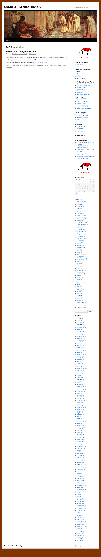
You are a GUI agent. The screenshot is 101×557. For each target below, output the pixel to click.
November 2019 (80, 327)
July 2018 (79, 342)
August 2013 (80, 391)
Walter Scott (61, 65)
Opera (78, 284)
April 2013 (79, 395)
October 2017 (80, 352)
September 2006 (80, 508)
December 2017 (80, 349)
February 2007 (80, 501)
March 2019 (79, 333)
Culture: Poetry (80, 219)
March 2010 (79, 436)
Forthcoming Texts (81, 247)
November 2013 (80, 386)
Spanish (78, 298)
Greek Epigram (80, 254)
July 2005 (79, 533)
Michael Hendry (33, 54)
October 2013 (80, 388)
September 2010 (80, 425)
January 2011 (80, 418)
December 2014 (80, 374)
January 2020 (80, 326)
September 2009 (80, 446)
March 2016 (79, 370)
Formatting (79, 245)
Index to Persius (80, 64)
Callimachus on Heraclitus (83, 147)
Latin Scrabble (80, 274)
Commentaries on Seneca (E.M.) (84, 83)
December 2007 (80, 484)
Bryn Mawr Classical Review (84, 115)
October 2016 (80, 366)
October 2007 (80, 487)
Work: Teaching (80, 307)
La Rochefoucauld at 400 (82, 87)
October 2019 (80, 329)
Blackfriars (79, 206)
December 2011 (80, 405)
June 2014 (79, 377)
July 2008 (79, 471)
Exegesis (79, 243)
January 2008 (80, 482)
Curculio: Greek (82, 226)
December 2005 (80, 524)
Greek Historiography (82, 258)
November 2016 (80, 365)
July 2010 (79, 429)
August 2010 (80, 427)
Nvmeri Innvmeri (81, 91)
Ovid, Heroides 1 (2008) (82, 105)
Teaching (79, 300)
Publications (79, 92)
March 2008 (79, 478)
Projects (78, 293)
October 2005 (80, 528)
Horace (78, 265)
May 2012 (79, 404)
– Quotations (81, 240)
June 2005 (79, 535)
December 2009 (80, 441)
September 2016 (80, 368)
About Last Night (81, 126)
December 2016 (80, 363)
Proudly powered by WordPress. (84, 546)
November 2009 (80, 443)
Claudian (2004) (80, 99)
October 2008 (80, 466)
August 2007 (80, 491)
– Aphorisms (81, 235)
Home (8, 40)
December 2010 (80, 420)
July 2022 (79, 317)
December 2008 (80, 462)
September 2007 (80, 489)
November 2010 (80, 421)
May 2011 (79, 413)
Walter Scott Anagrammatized (21, 51)
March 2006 (79, 519)
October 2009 (80, 445)
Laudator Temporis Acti (45, 65)
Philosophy (79, 290)
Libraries (54, 65)
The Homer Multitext (82, 121)
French (78, 249)
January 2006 (80, 523)
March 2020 (79, 324)
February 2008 (80, 480)
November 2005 (80, 526)
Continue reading (44, 62)
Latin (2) (79, 76)
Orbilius (79, 286)
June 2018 (79, 343)
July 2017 (79, 358)
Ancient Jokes (80, 201)
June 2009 (79, 452)
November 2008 (80, 464)
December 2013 (80, 384)
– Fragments (81, 238)
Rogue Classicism (81, 131)
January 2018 (80, 347)
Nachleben (79, 281)
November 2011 (80, 407)
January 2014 (80, 382)
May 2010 (79, 432)
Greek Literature (80, 259)
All (77, 73)
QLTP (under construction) (83, 94)
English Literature (16, 65)
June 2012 (79, 402)
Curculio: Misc (81, 229)
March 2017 (79, 359)
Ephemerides (80, 233)
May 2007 (79, 496)
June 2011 (79, 411)
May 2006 (79, 515)
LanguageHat (80, 128)
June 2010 (79, 430)
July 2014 (79, 375)
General (78, 250)
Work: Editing (80, 304)
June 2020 (79, 320)
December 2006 (80, 503)
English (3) (79, 75)
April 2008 (79, 476)
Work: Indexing (80, 305)
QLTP (78, 297)
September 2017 (80, 354)
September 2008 (80, 468)
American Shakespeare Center (84, 114)
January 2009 (80, 460)
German (78, 252)
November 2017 (80, 350)
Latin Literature (80, 272)
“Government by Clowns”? (83, 158)
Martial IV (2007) (81, 103)
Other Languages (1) (81, 78)
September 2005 (80, 530)
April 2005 (79, 539)
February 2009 (80, 459)
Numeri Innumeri (81, 282)
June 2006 (79, 514)
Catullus (79, 208)
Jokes (78, 266)
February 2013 (80, 398)
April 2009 (79, 455)
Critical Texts (80, 211)
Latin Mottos (35, 65)
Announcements (80, 203)
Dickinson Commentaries (83, 117)
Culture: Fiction (80, 215)
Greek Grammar (80, 256)
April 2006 (79, 517)
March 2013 (79, 397)
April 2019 (79, 331)
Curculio (79, 220)
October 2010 (80, 423)
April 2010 (79, 434)
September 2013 (80, 389)
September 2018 (80, 340)
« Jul (76, 195)
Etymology (79, 242)
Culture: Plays (80, 217)
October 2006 (80, 507)
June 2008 (79, 473)
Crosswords (79, 213)
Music (78, 279)
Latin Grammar (80, 270)
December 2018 (80, 334)
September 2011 (80, 409)
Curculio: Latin (81, 227)
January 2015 (80, 372)
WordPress (79, 137)
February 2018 (80, 345)
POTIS (78, 291)
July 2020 (79, 319)
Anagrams (29, 65)
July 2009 (79, 450)
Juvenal (78, 268)
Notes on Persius (81, 66)
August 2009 (80, 448)
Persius (78, 288)
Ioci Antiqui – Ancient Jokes (83, 85)
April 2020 (79, 322)
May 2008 (79, 475)
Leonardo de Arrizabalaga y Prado (85, 156)
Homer (78, 263)
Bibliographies (80, 204)
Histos (78, 119)
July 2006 (79, 512)
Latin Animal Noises (81, 89)
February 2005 (80, 540)
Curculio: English (82, 224)
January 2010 (80, 439)
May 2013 (79, 393)
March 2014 (79, 379)
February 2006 (80, 521)
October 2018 (80, 338)
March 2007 (79, 500)
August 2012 (80, 400)
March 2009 (79, 457)
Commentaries (80, 210)
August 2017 (80, 356)
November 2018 (80, 336)
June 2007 (79, 494)
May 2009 (79, 453)
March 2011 (79, 414)
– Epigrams (81, 236)
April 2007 (79, 498)
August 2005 (80, 531)
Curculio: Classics (82, 222)
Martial (78, 275)
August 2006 (80, 510)
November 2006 (80, 505)
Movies (78, 277)
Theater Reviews (81, 302)
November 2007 (80, 485)
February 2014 (80, 381)
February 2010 (80, 437)
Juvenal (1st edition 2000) (83, 101)
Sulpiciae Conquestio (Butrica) (84, 108)
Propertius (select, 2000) (82, 107)
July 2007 (79, 492)
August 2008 (80, 469)
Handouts (79, 261)
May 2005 (79, 537)
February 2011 (80, 416)
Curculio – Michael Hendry (22, 7)
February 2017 (80, 361)
